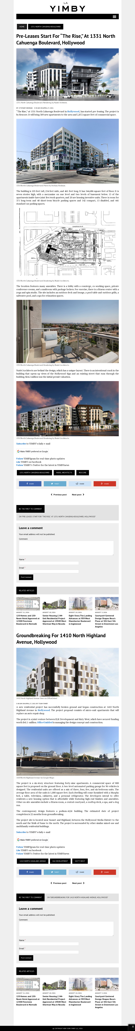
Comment (23, 539)
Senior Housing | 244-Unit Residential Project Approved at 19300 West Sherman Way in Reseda (54, 619)
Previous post (60, 494)
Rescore (82, 472)
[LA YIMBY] (67, 7)
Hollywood (73, 111)
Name (22, 559)
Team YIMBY (43, 704)
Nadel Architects (64, 472)
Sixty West (80, 861)
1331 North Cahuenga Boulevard (34, 472)
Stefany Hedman (25, 108)
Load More (67, 1017)
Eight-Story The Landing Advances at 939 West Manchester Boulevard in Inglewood (80, 619)
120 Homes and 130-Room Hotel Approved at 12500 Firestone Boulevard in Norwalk (28, 619)
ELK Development (60, 861)
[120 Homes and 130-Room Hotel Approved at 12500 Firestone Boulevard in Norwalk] (28, 608)
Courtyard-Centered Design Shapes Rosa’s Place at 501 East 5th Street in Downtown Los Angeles (106, 621)
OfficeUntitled (45, 722)
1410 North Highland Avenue (33, 861)
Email (22, 567)
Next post (76, 494)
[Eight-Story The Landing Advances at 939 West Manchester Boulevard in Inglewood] (81, 608)
